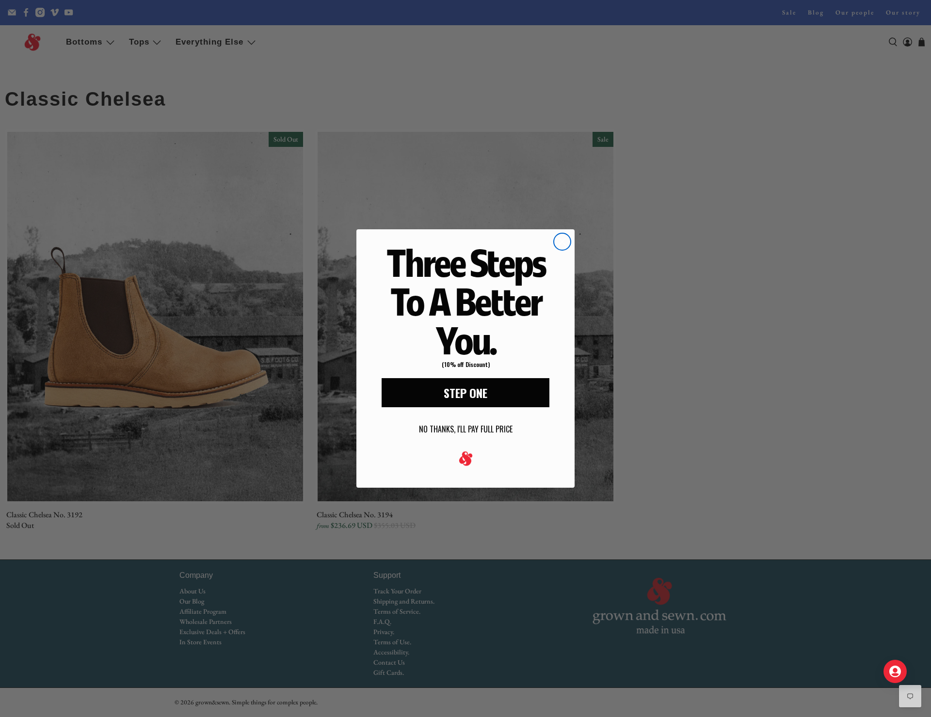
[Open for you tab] (895, 671)
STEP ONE (465, 392)
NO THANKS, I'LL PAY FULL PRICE (466, 429)
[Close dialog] (562, 241)
